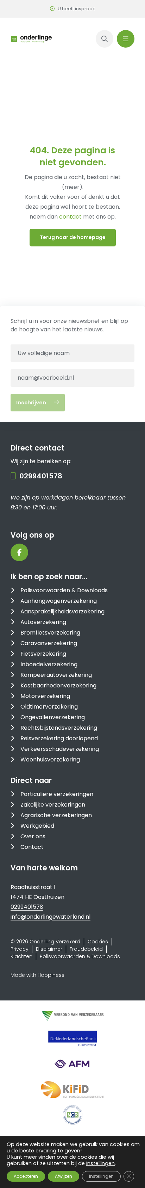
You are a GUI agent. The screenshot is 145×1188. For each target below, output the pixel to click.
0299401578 (40, 476)
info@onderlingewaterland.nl (50, 917)
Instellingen (100, 1163)
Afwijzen (63, 1176)
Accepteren (26, 1176)
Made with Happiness (37, 975)
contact (71, 217)
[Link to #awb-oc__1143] (125, 39)
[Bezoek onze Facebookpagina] (19, 552)
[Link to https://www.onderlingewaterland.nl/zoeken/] (104, 39)
